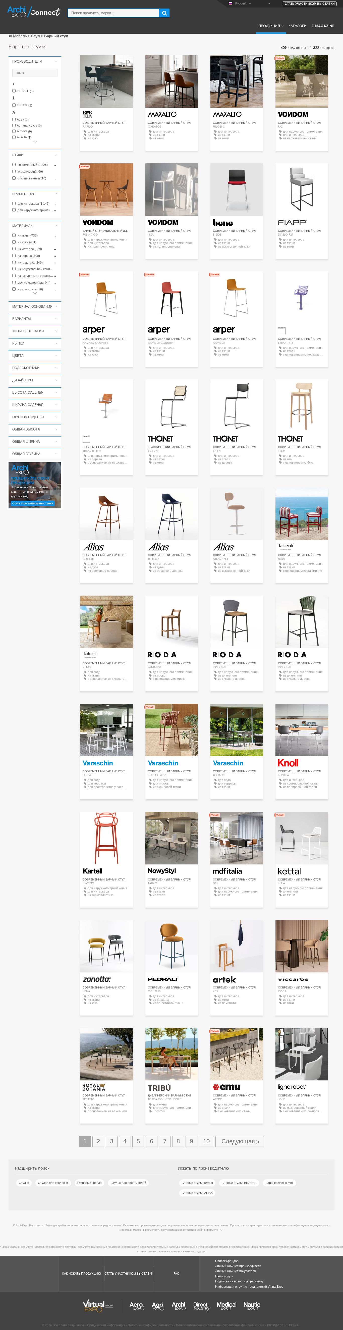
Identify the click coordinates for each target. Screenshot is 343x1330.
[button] (35, 61)
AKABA (24, 137)
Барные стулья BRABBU (239, 1183)
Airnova (24, 131)
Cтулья (24, 1183)
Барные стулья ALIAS (197, 1193)
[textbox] (114, 13)
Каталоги (298, 25)
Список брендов (226, 1261)
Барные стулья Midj (279, 1183)
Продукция (269, 25)
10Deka (24, 105)
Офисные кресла (89, 1183)
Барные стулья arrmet (197, 1183)
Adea (23, 120)
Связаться (301, 712)
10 (206, 1141)
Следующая (240, 1141)
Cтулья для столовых (53, 1183)
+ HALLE (25, 91)
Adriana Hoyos (29, 126)
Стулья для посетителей (128, 1183)
